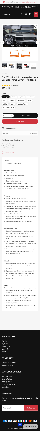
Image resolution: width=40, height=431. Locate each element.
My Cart (5, 344)
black (14, 97)
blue (29, 100)
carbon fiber (22, 104)
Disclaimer (6, 387)
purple (12, 100)
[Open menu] (36, 14)
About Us (5, 349)
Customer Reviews (9, 363)
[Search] (22, 14)
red (4, 100)
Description (9, 152)
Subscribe (31, 408)
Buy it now (20, 121)
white (5, 104)
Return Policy (7, 379)
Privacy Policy (7, 382)
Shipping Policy (7, 376)
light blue (21, 100)
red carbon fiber (8, 108)
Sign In (4, 341)
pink (12, 104)
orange (5, 97)
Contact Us (6, 346)
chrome (30, 97)
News (4, 352)
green (22, 97)
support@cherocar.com (29, 2)
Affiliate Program (8, 365)
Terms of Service (8, 384)
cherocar (5, 74)
